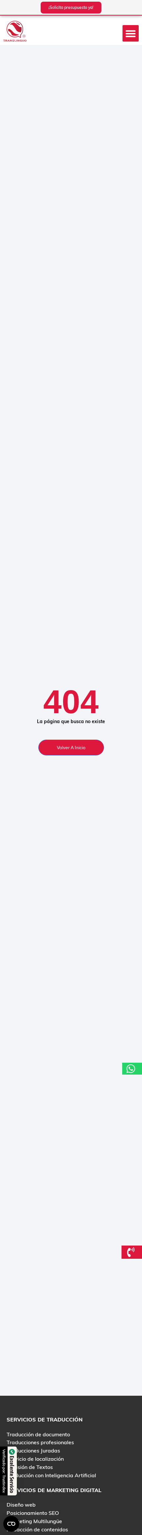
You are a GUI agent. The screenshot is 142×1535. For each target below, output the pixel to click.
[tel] (132, 1252)
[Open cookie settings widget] (11, 1524)
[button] (131, 33)
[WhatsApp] (132, 1069)
